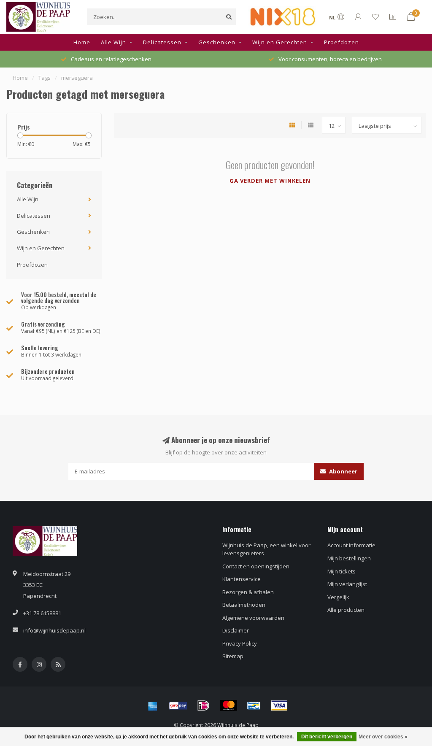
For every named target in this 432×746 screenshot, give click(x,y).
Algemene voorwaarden (253, 618)
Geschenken (216, 42)
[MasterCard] (228, 705)
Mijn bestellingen (349, 558)
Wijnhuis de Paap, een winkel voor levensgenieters (266, 549)
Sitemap (232, 656)
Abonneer (342, 471)
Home (81, 42)
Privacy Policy (239, 643)
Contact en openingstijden (255, 566)
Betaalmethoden (243, 604)
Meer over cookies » (383, 737)
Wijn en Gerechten (279, 42)
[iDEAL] (203, 705)
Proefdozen (341, 42)
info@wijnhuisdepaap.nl (54, 630)
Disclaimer (235, 630)
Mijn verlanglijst (347, 584)
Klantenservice (241, 579)
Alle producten (345, 610)
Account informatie (351, 545)
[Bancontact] (254, 705)
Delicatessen (162, 42)
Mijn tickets (341, 571)
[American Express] (152, 705)
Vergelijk (338, 597)
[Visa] (279, 705)
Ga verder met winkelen (270, 180)
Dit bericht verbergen (326, 737)
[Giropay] (178, 705)
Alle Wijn (113, 42)
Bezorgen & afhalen (248, 592)
